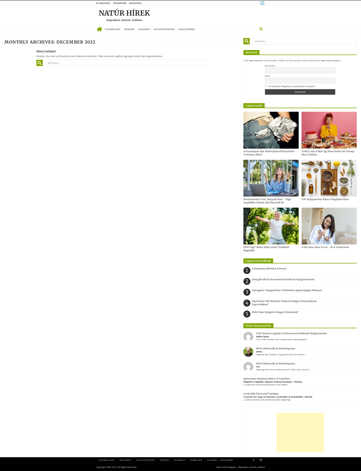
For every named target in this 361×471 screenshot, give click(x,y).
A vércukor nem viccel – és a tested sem (325, 247)
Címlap (99, 29)
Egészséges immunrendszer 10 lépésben (266, 378)
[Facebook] (257, 3)
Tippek (164, 460)
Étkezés (130, 29)
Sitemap (179, 460)
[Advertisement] (300, 432)
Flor (258, 366)
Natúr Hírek (124, 13)
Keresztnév (270, 65)
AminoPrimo (135, 3)
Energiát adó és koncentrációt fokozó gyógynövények (283, 279)
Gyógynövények (164, 29)
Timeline (196, 460)
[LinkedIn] (263, 3)
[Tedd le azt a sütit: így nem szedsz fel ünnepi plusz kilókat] (329, 130)
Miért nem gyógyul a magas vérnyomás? (275, 312)
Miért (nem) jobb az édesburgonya (275, 348)
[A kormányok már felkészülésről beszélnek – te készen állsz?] (271, 130)
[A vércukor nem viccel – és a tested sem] (329, 226)
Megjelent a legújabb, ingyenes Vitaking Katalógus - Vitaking (272, 381)
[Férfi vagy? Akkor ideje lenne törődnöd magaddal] (271, 226)
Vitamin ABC (113, 29)
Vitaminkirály (119, 3)
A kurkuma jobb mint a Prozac (269, 268)
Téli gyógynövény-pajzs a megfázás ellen (325, 199)
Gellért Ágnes (262, 336)
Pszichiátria (187, 29)
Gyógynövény (145, 460)
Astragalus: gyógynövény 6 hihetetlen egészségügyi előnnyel (287, 290)
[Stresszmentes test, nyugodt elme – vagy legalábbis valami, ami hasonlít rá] (271, 178)
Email (267, 76)
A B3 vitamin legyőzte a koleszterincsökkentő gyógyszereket (291, 333)
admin (259, 351)
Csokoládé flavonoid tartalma (261, 393)
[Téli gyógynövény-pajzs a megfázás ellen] (329, 178)
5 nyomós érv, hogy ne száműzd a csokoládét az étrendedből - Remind (277, 396)
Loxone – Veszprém (220, 460)
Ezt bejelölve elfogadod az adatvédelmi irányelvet (291, 86)
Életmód (144, 29)
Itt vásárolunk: (103, 3)
